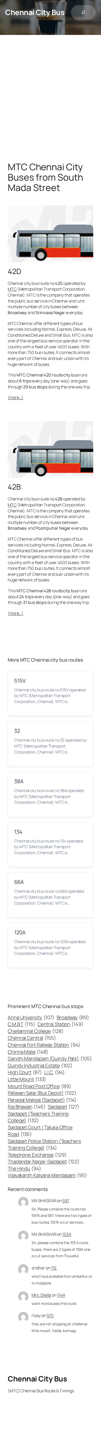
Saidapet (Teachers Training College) (38, 1117)
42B (14, 487)
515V (20, 680)
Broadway (73, 1017)
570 (50, 1315)
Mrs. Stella (41, 1295)
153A (66, 1234)
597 (65, 1200)
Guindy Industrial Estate (40, 1065)
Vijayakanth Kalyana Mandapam (47, 1175)
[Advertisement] (50, 103)
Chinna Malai (28, 1051)
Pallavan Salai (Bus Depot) (42, 1093)
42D (14, 271)
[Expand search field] (83, 12)
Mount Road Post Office (39, 1086)
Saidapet (63, 1106)
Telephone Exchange (37, 1154)
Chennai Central (32, 1037)
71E (54, 1268)
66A (19, 881)
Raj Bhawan (27, 1106)
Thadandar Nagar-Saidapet (44, 1161)
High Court (25, 1072)
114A (61, 1295)
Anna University (31, 1017)
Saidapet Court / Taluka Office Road (40, 1130)
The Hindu (24, 1168)
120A (20, 932)
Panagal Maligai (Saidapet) (42, 1100)
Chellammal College (36, 1031)
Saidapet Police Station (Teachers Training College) (44, 1144)
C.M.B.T (21, 1024)
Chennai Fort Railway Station (44, 1044)
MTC (12, 289)
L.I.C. (54, 1072)
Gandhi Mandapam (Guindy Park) (50, 1058)
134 (18, 831)
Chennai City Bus (34, 12)
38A (19, 781)
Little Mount (27, 1079)
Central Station (60, 1024)
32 (17, 730)
